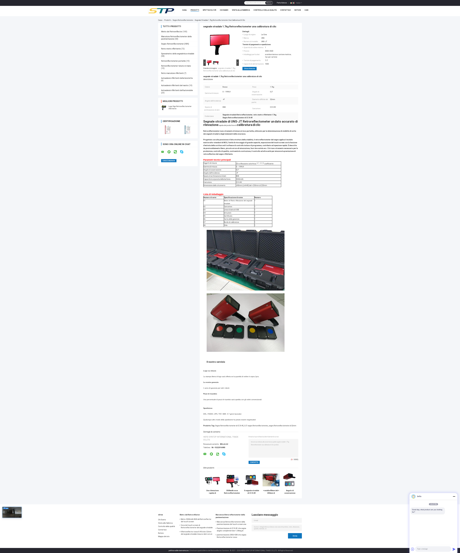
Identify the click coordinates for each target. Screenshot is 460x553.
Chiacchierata (249, 68)
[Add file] (412, 549)
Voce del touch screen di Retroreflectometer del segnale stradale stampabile (197, 526)
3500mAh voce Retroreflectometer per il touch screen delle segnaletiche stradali (232, 492)
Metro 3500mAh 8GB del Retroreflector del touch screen (196, 520)
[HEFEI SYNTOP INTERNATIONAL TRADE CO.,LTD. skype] (183, 152)
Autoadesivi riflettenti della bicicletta (177, 78)
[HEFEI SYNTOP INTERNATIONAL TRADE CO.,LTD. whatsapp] (170, 152)
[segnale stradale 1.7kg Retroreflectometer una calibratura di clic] (220, 45)
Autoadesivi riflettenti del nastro (174, 85)
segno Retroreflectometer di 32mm (282, 426)
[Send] (454, 549)
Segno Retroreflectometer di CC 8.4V (229, 426)
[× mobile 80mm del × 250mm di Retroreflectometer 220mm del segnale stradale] (271, 479)
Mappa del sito (164, 536)
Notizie (297, 10)
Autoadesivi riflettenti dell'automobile (177, 90)
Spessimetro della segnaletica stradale (177, 54)
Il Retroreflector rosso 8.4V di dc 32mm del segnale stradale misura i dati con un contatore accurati (196, 533)
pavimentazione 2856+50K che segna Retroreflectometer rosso (231, 536)
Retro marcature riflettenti (172, 73)
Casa (160, 20)
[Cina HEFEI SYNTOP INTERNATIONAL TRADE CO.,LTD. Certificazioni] (168, 129)
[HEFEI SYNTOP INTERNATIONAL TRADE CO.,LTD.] (161, 10)
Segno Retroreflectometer (183, 20)
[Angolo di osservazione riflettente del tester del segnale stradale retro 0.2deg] (289, 479)
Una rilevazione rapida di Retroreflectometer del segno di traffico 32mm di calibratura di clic (212, 492)
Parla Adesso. (282, 3)
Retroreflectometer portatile (173, 61)
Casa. (184, 10)
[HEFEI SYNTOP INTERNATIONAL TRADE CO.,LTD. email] (164, 152)
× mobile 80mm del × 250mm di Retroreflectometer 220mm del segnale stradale (271, 492)
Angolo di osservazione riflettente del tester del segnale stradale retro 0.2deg (290, 492)
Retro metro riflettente (171, 49)
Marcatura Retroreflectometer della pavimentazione (230, 516)
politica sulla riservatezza (178, 550)
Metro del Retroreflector (171, 31)
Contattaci (285, 10)
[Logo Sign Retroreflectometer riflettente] (163, 107)
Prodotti (195, 10)
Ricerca (268, 3)
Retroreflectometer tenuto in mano (176, 66)
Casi (306, 10)
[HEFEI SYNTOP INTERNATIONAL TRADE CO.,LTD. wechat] (177, 152)
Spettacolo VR (209, 10)
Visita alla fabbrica (241, 10)
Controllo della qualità (265, 10)
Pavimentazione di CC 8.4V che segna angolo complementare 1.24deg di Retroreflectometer (231, 529)
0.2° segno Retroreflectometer (256, 426)
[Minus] (454, 496)
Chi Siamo (224, 10)
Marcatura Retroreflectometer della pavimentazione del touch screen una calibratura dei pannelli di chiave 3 (231, 523)
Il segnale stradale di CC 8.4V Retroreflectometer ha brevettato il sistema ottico (251, 492)
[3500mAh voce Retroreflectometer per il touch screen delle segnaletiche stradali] (232, 479)
